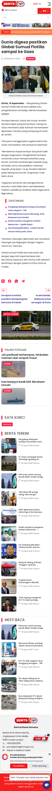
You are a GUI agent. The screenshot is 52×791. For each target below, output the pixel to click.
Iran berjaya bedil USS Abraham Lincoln (23, 383)
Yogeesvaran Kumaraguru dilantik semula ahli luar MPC (29, 581)
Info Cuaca (11, 10)
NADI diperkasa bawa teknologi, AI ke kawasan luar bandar (31, 510)
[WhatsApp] (16, 281)
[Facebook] (9, 281)
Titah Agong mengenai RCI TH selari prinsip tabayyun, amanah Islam (31, 598)
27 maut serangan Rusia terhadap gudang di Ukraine (30, 458)
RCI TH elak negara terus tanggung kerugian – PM (31, 662)
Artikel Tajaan (11, 314)
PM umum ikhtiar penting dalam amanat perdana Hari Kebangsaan (30, 644)
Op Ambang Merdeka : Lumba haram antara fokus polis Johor (29, 546)
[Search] (48, 17)
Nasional (31, 59)
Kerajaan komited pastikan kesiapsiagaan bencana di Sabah (14, 299)
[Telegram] (23, 281)
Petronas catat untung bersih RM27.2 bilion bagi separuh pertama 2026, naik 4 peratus (31, 475)
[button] (49, 4)
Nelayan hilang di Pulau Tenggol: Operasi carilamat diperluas (30, 563)
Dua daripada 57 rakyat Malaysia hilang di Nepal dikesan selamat (30, 697)
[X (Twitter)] (3, 281)
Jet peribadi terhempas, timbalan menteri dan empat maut (24, 356)
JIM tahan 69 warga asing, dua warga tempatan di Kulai (28, 493)
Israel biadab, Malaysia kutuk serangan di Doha (41, 299)
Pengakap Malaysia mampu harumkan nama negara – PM (31, 440)
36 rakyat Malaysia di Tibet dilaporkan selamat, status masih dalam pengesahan (31, 679)
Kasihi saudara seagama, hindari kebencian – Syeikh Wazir (31, 528)
